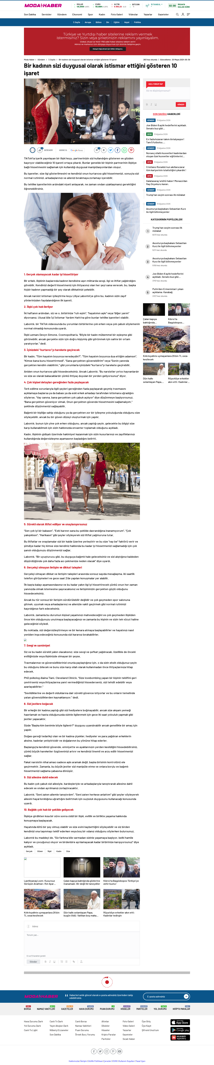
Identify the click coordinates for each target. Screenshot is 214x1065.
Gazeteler (163, 14)
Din (107, 22)
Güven (40, 851)
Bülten (99, 22)
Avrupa (88, 22)
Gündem (62, 14)
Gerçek (29, 851)
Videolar (133, 14)
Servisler (47, 14)
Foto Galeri (117, 14)
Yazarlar (148, 14)
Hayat (126, 22)
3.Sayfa (76, 22)
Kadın (102, 14)
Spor (90, 14)
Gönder (33, 961)
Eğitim (117, 22)
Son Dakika (30, 14)
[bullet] (66, 962)
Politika (137, 22)
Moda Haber (29, 59)
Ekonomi (77, 14)
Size (68, 851)
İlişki (50, 851)
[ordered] (62, 962)
